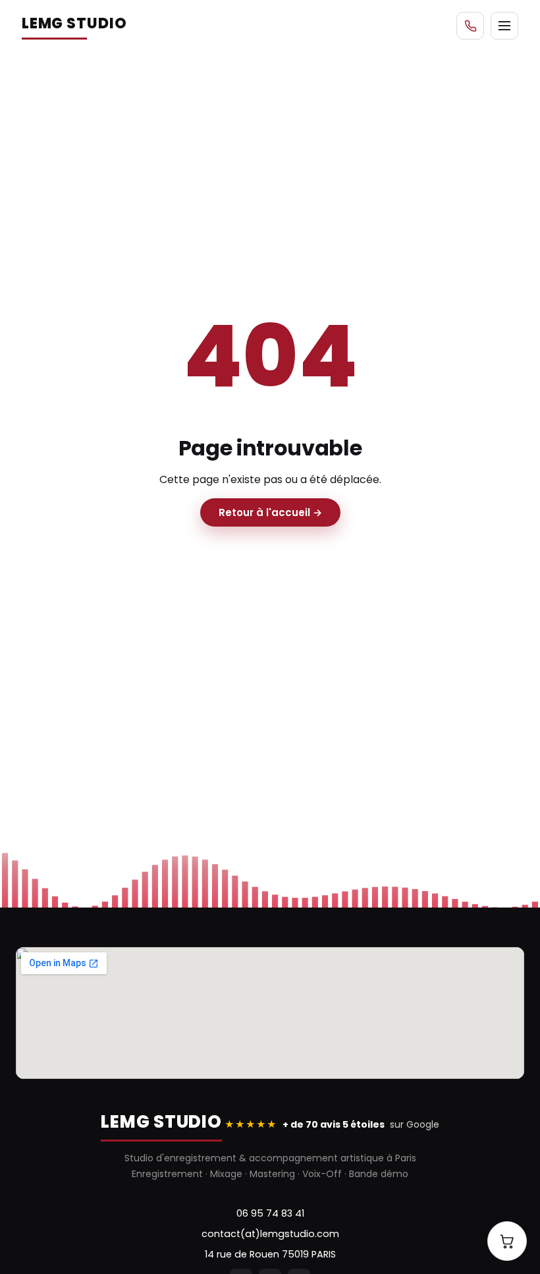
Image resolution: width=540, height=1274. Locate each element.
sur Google (332, 1124)
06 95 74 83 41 (270, 1213)
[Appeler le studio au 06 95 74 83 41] (470, 26)
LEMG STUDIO (74, 23)
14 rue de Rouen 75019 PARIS (270, 1254)
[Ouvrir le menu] (504, 26)
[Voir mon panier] (507, 1241)
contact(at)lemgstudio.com (270, 1233)
